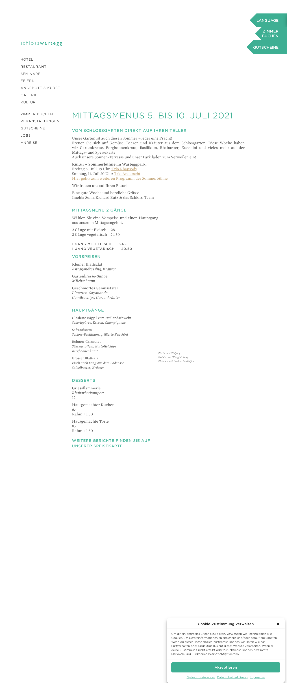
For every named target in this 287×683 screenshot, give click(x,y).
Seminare (31, 74)
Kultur (28, 102)
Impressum (257, 677)
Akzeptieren (226, 667)
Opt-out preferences (201, 677)
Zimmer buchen (37, 114)
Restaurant (33, 66)
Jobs (26, 135)
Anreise (29, 142)
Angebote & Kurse (40, 88)
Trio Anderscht (127, 173)
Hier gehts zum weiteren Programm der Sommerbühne (120, 178)
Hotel (27, 59)
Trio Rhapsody (124, 169)
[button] (278, 624)
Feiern (28, 81)
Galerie (29, 95)
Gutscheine (33, 128)
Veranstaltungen (40, 121)
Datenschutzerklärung (232, 677)
